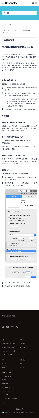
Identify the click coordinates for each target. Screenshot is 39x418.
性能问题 (5, 33)
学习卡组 (22, 347)
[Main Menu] (36, 3)
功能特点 (22, 343)
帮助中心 (4, 363)
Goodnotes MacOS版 (8, 347)
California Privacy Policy (8, 387)
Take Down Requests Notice (10, 398)
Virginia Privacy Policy (8, 391)
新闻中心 (22, 367)
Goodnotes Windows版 (8, 351)
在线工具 (22, 126)
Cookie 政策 (5, 395)
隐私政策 (4, 380)
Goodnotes (18, 31)
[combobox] (19, 12)
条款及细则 (5, 383)
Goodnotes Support (7, 31)
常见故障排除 (27, 31)
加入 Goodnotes (6, 376)
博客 (21, 363)
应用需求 (4, 367)
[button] (19, 25)
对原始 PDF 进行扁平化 (22, 140)
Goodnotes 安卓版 (7, 355)
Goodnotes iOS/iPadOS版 (9, 343)
